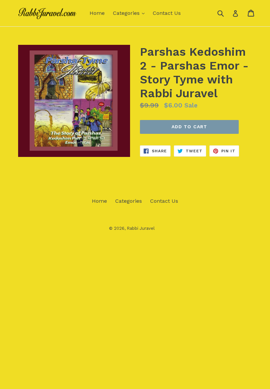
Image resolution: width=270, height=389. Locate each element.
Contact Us (167, 13)
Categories (130, 13)
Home (97, 13)
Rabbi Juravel (141, 228)
